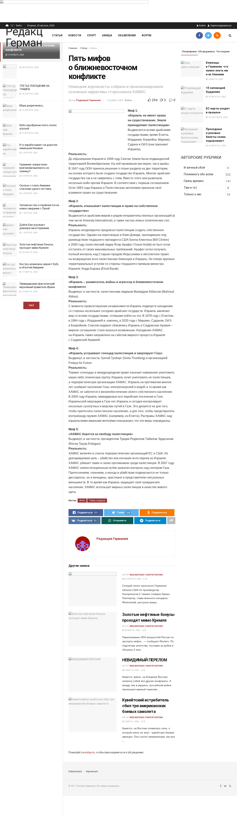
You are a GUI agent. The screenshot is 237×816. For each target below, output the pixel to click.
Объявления (127, 35)
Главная (73, 48)
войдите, (89, 752)
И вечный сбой (194, 167)
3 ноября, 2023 (115, 100)
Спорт (91, 35)
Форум (146, 35)
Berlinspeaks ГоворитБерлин (146, 575)
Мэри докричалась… (32, 105)
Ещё (31, 305)
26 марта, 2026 (132, 630)
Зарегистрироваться (220, 25)
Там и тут (190, 187)
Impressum (92, 771)
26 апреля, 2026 (132, 579)
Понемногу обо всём (198, 174)
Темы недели (97, 500)
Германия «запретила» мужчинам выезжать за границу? (34, 168)
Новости (74, 35)
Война (93, 48)
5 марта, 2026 (131, 721)
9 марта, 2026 (131, 670)
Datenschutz (75, 771)
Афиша (107, 35)
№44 (82, 500)
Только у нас (192, 194)
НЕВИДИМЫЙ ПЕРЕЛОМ (144, 660)
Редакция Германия (88, 100)
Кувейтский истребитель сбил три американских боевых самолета (145, 706)
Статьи (57, 35)
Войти (202, 25)
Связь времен (193, 181)
